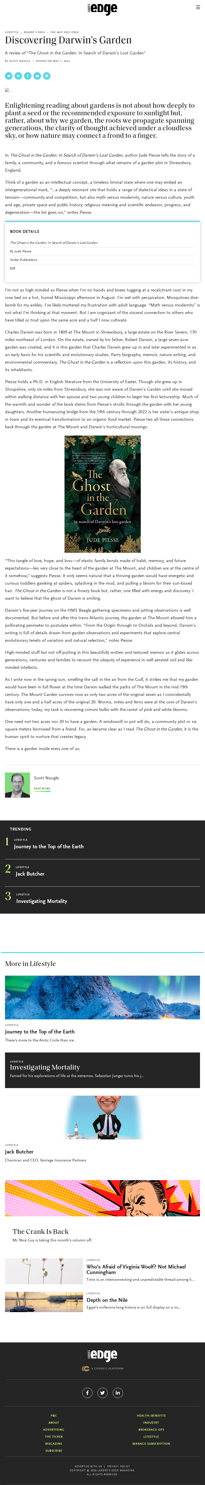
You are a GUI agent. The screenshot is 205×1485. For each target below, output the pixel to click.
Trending (21, 829)
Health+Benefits (151, 1415)
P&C (54, 1415)
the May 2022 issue (64, 32)
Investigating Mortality (41, 901)
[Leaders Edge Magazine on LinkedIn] (118, 1393)
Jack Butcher (30, 874)
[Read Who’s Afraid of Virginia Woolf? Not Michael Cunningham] (44, 1271)
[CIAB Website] (102, 1368)
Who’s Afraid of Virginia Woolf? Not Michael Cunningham (136, 1270)
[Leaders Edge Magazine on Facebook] (87, 1393)
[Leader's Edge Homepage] (102, 1356)
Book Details (25, 232)
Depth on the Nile (107, 1300)
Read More (42, 789)
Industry (151, 1422)
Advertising (53, 1429)
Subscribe (54, 1450)
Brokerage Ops (151, 1429)
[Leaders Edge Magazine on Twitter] (103, 1393)
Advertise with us (88, 1466)
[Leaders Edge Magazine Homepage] (102, 10)
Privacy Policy (119, 1466)
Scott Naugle (20, 61)
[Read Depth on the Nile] (44, 1302)
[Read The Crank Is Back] (102, 1198)
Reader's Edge (34, 32)
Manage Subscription (151, 1443)
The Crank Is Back (40, 1232)
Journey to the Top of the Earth (49, 847)
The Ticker (54, 1436)
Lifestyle (11, 32)
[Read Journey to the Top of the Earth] (102, 997)
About (53, 1422)
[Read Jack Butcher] (102, 1117)
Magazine (53, 1443)
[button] (198, 7)
